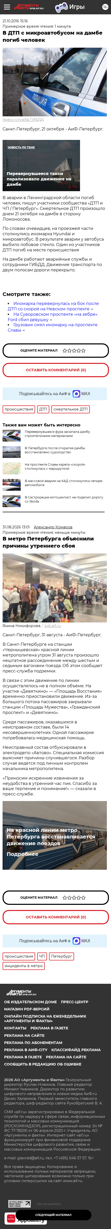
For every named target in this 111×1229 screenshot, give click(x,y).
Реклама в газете (49, 1028)
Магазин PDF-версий (27, 1009)
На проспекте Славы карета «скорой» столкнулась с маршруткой (55, 466)
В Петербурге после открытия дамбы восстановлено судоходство (55, 450)
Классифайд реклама (76, 1050)
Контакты (15, 1028)
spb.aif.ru (52, 625)
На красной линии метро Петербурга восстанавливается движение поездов (51, 836)
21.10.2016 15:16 (15, 21)
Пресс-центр (74, 1002)
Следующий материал (53, 1215)
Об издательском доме (30, 1002)
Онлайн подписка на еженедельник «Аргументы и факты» (45, 1018)
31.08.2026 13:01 (16, 527)
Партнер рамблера (48, 1203)
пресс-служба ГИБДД (23, 119)
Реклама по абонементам (33, 1042)
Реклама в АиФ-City (25, 1050)
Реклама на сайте (24, 1035)
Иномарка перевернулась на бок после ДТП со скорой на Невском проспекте (53, 306)
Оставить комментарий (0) (56, 370)
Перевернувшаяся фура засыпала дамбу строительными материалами (57, 434)
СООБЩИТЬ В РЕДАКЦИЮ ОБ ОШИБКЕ (42, 1064)
